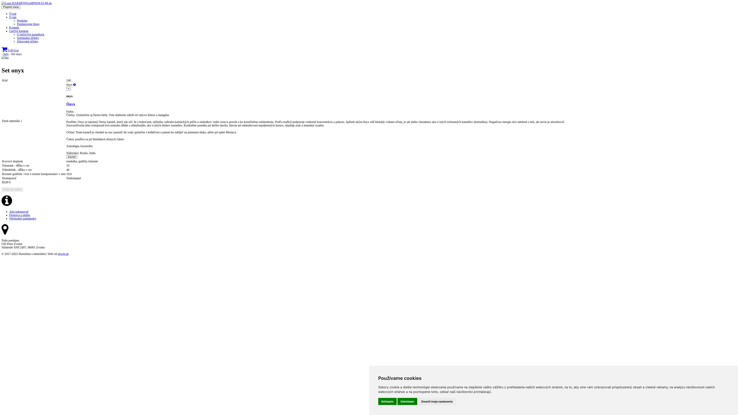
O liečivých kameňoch (30, 34)
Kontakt (14, 27)
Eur (13, 50)
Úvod (12, 13)
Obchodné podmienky (22, 218)
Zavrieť (72, 156)
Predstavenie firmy (28, 24)
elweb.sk (63, 254)
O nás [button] (12, 17)
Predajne (22, 20)
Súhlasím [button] (387, 401)
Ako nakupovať (19, 211)
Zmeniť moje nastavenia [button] (437, 401)
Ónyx (70, 104)
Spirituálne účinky (28, 38)
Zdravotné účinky (27, 41)
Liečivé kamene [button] (18, 31)
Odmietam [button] (407, 401)
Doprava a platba (19, 215)
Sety (6, 54)
